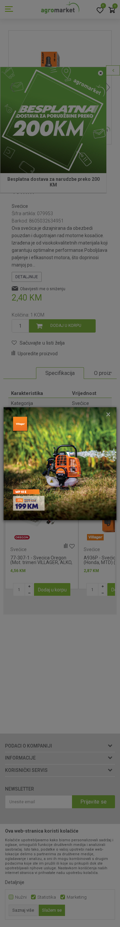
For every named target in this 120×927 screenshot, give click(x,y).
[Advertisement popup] (60, 463)
